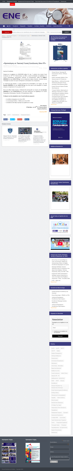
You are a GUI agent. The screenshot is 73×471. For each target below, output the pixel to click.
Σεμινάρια (65, 412)
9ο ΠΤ (62, 348)
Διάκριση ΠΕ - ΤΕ (55, 375)
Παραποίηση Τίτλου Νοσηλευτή (59, 407)
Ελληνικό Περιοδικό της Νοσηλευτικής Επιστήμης (57, 386)
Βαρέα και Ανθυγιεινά (56, 368)
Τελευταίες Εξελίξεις (35, 66)
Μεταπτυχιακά (55, 400)
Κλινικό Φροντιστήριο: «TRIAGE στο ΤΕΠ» (61, 295)
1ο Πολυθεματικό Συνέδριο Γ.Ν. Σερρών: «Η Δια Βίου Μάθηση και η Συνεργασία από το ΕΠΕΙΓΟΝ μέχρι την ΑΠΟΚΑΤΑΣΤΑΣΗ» (24, 138)
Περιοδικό (30, 26)
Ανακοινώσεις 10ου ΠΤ (26, 66)
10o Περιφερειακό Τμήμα (17, 66)
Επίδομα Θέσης (55, 392)
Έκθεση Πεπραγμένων (57, 353)
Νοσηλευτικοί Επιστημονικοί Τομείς (26, 1)
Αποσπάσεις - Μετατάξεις (57, 365)
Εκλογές (62, 380)
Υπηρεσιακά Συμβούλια (61, 422)
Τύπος (53, 422)
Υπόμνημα (63, 425)
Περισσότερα (54, 104)
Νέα (10, 26)
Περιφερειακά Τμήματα (12, 1)
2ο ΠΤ (53, 348)
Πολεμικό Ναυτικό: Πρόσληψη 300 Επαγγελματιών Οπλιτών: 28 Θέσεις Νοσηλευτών (10, 137)
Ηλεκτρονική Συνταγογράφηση (58, 395)
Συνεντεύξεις (62, 417)
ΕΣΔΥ (53, 380)
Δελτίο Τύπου (64, 373)
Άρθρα (58, 350)
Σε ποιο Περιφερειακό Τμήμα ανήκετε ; (59, 456)
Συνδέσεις (48, 26)
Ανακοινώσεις (55, 358)
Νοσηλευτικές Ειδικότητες (57, 402)
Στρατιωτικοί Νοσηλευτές (57, 415)
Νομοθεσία (15, 26)
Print (41, 68)
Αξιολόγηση (54, 363)
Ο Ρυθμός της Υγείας (56, 405)
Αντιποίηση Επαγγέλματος (57, 360)
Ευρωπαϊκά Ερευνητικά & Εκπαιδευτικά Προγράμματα (47, 1)
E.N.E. (4, 1)
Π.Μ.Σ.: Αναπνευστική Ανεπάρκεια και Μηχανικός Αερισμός (45, 32)
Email (46, 68)
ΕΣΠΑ (57, 380)
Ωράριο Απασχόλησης (56, 430)
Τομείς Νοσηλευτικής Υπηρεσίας (59, 420)
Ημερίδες (54, 397)
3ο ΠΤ (57, 348)
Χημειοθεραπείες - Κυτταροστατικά (59, 427)
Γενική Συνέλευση (15, 114)
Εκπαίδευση (54, 383)
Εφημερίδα (22, 26)
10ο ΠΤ (9, 114)
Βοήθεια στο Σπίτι (55, 370)
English (12, 4)
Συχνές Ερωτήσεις (57, 26)
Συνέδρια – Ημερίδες (39, 26)
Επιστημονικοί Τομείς (8, 29)
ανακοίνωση (54, 432)
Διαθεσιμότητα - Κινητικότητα (58, 378)
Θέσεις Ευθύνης (61, 397)
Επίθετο (52, 451)
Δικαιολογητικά (6, 4)
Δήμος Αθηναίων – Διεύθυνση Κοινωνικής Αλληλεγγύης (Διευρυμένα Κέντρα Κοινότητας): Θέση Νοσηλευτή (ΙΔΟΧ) (60, 83)
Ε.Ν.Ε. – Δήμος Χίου (56, 280)
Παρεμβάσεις (54, 410)
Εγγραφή (60, 336)
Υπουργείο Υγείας (55, 425)
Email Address (59, 442)
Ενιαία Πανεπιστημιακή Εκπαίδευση (59, 390)
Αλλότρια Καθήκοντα (56, 355)
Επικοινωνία (63, 1)
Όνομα (51, 447)
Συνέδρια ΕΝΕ (55, 417)
